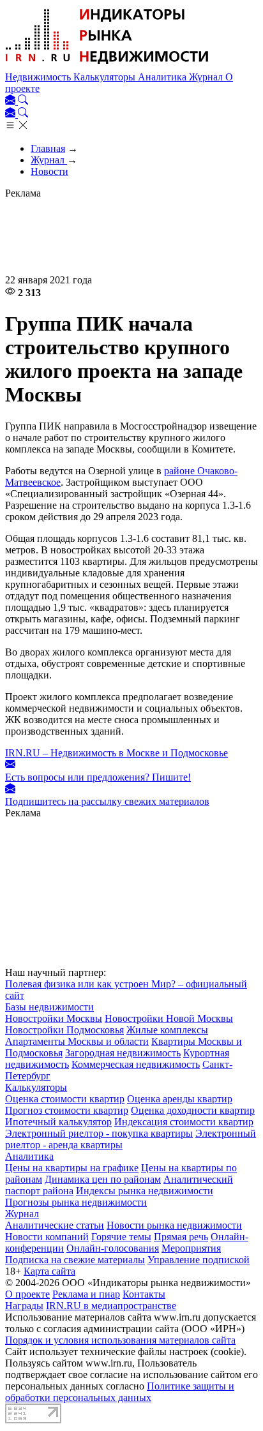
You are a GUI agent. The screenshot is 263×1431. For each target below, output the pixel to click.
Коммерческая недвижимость (135, 1064)
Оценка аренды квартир (179, 1098)
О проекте (27, 1294)
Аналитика (163, 76)
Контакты (144, 1294)
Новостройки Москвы (53, 1018)
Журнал (207, 76)
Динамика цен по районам (103, 1179)
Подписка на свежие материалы (75, 1259)
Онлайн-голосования (112, 1248)
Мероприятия (191, 1248)
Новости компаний (47, 1236)
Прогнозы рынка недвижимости (76, 1202)
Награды (24, 1305)
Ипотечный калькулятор (58, 1121)
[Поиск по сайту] (23, 101)
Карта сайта (49, 1271)
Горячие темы (121, 1236)
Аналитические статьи (54, 1225)
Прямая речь (181, 1236)
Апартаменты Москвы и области (77, 1041)
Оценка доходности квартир (193, 1110)
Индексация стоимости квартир (183, 1121)
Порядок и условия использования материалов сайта (120, 1340)
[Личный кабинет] (11, 101)
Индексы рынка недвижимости (144, 1190)
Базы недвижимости (49, 1006)
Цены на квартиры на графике (72, 1167)
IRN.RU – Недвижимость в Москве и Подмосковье (116, 752)
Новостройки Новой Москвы (169, 1018)
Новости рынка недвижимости (174, 1225)
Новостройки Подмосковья (64, 1029)
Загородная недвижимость (123, 1052)
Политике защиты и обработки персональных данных (119, 1392)
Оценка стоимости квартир (64, 1098)
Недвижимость (39, 76)
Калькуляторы (105, 76)
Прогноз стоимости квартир (66, 1110)
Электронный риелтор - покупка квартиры (99, 1133)
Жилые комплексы (167, 1029)
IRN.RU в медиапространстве (111, 1305)
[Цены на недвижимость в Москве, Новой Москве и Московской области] (107, 65)
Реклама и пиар (86, 1294)
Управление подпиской (198, 1259)
